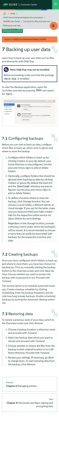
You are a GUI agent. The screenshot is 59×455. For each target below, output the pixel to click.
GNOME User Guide (11, 21)
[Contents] (54, 26)
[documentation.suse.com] (5, 13)
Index (12, 13)
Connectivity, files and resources (36, 21)
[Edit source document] (55, 51)
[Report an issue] (53, 47)
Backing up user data (12, 25)
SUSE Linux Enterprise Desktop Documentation (23, 17)
